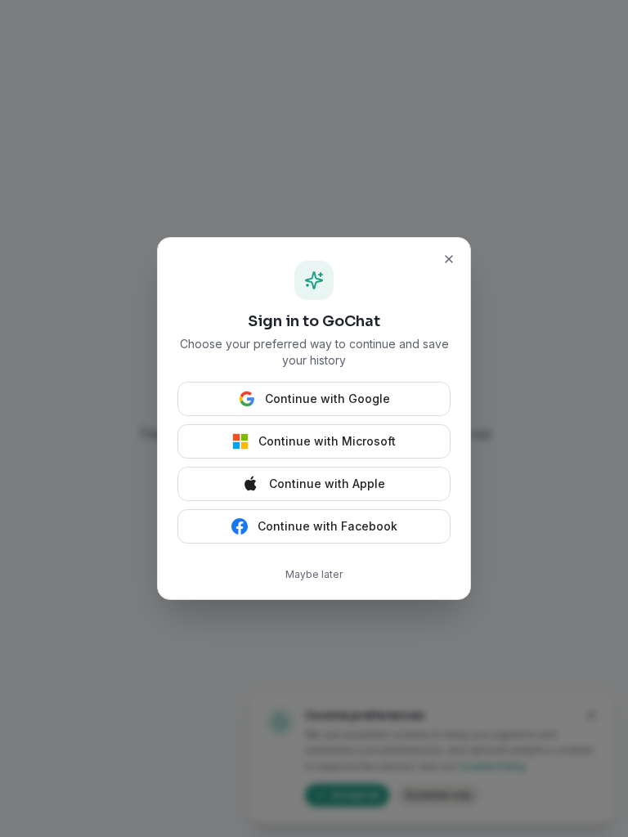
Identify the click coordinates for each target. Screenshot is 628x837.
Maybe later (314, 574)
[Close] (448, 259)
